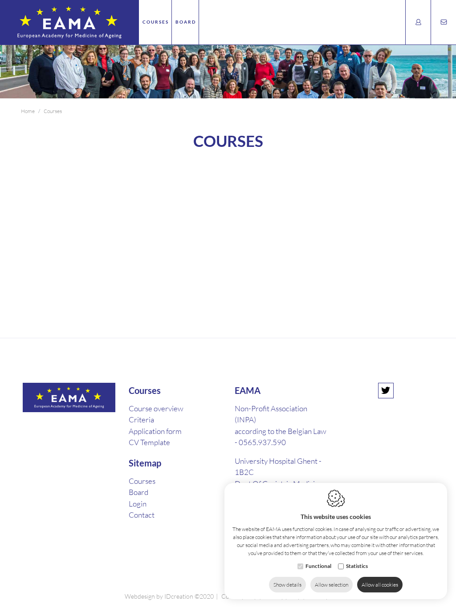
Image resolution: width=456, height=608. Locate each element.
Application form (155, 431)
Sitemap (145, 463)
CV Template (149, 442)
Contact (142, 514)
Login (138, 503)
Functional (318, 566)
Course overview (156, 408)
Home (28, 111)
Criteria (141, 419)
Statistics (357, 566)
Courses (155, 21)
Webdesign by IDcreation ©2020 (169, 596)
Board (185, 21)
